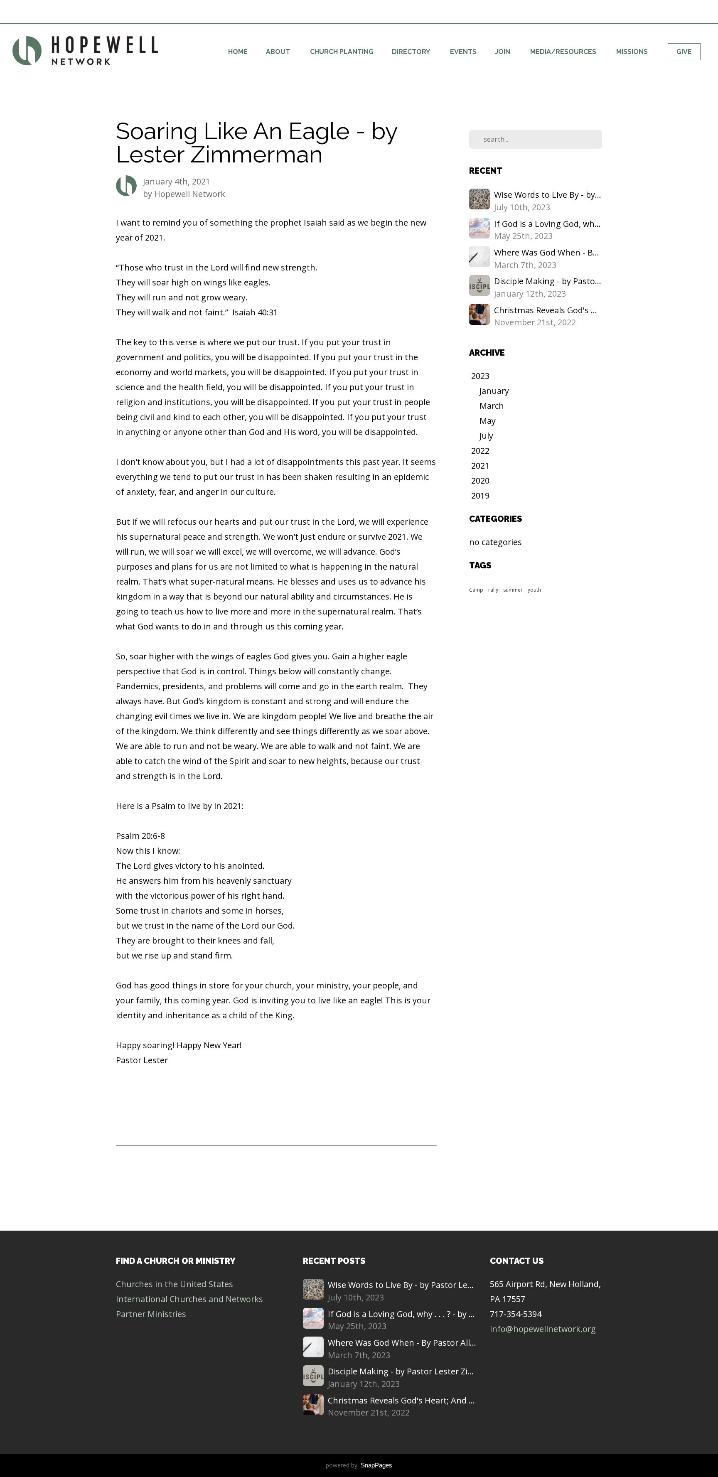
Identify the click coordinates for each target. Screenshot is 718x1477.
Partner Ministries (151, 1314)
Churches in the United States (174, 1284)
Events (463, 52)
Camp (476, 589)
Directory (412, 52)
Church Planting (342, 52)
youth (534, 589)
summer (513, 589)
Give (684, 52)
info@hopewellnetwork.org (543, 1328)
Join (503, 52)
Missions (632, 52)
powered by (359, 1465)
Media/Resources (564, 52)
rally (493, 589)
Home (238, 52)
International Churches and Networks (189, 1299)
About (279, 52)
